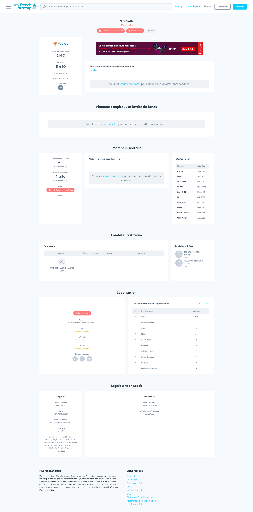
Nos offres (131, 479)
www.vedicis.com (82, 340)
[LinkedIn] (75, 359)
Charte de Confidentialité (139, 497)
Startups (179, 6)
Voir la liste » (204, 303)
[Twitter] (89, 359)
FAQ (128, 486)
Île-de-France (136, 31)
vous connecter (130, 84)
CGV (128, 493)
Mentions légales (135, 490)
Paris (152, 31)
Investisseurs (193, 6)
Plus (206, 6)
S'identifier (223, 6)
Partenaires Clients (136, 483)
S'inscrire (240, 6)
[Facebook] (82, 359)
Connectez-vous (82, 331)
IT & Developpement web (112, 31)
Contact (130, 476)
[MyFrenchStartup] (25, 8)
